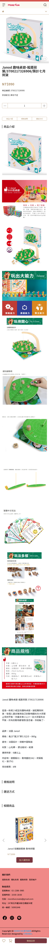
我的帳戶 (33, 879)
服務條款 (24, 879)
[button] (45, 840)
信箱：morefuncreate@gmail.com (17, 899)
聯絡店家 (31, 940)
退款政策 (6, 879)
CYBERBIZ (27, 933)
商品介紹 (9, 119)
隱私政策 (15, 879)
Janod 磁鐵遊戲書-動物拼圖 (21, 848)
